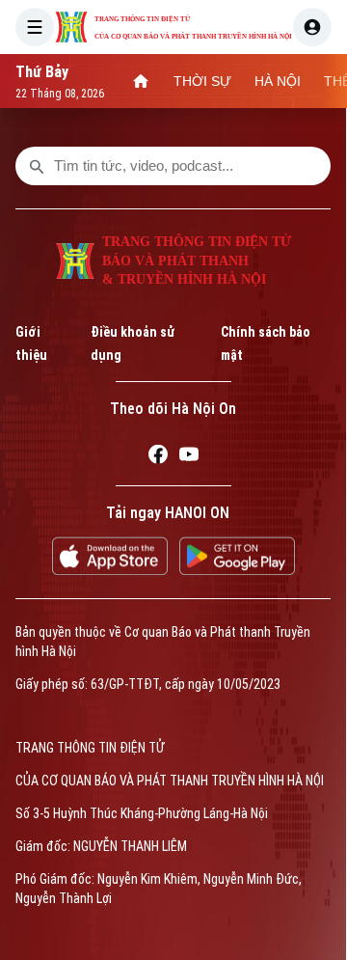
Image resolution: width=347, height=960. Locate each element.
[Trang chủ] (141, 81)
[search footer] (36, 166)
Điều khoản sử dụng (132, 343)
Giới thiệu (31, 343)
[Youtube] (189, 457)
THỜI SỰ (202, 81)
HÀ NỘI (277, 81)
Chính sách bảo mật (265, 343)
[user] (312, 27)
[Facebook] (158, 457)
